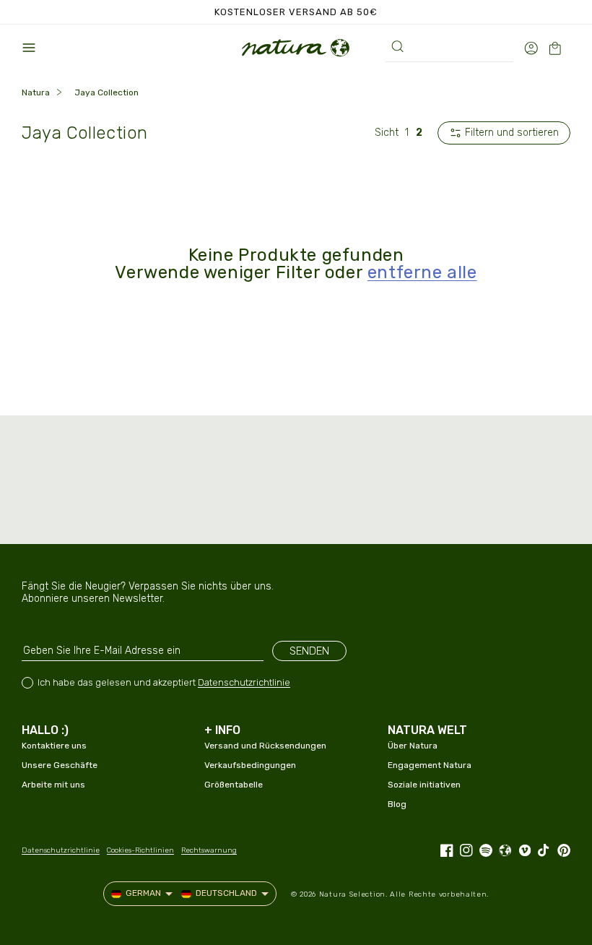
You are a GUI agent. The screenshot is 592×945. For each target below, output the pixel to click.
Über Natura (413, 746)
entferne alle (422, 272)
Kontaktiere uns (54, 746)
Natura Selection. (353, 894)
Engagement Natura (429, 765)
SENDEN (309, 650)
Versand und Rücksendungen (265, 746)
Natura (36, 92)
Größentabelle (233, 785)
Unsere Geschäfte (59, 765)
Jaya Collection (106, 92)
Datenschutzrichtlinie (244, 682)
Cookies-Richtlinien (140, 850)
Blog (397, 804)
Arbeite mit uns (53, 785)
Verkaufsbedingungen (250, 765)
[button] (29, 48)
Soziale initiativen (424, 785)
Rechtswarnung (209, 850)
